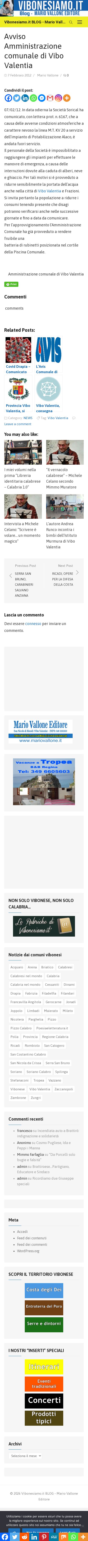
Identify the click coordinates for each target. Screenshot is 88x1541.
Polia (14, 1037)
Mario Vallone (48, 75)
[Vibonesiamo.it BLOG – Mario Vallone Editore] (44, 8)
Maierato (51, 1011)
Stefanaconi (19, 1080)
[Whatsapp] (33, 98)
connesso (33, 623)
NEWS (27, 418)
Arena (32, 967)
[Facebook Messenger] (41, 98)
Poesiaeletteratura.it (52, 1028)
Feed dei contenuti (32, 1238)
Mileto (68, 1011)
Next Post (62, 575)
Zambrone (18, 1098)
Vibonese (17, 1089)
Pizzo (52, 1019)
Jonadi (71, 1002)
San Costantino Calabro (28, 1054)
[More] (66, 98)
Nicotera (17, 1019)
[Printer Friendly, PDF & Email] (11, 285)
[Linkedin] (25, 98)
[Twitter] (17, 98)
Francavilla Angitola (25, 1002)
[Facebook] (8, 98)
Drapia (15, 993)
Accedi (22, 1231)
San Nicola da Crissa (25, 1063)
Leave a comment (17, 424)
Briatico (47, 967)
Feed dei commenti (32, 1244)
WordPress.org (28, 1251)
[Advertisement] (41, 678)
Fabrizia (31, 993)
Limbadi (33, 1011)
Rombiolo (32, 1045)
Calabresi (65, 967)
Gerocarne (54, 1002)
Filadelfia (49, 993)
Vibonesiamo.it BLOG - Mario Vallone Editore (35, 22)
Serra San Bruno (58, 1063)
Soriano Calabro (39, 1072)
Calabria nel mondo (25, 984)
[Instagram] (58, 98)
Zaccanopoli (63, 1089)
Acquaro (16, 967)
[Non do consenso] (83, 1526)
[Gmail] (50, 98)
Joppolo (16, 1011)
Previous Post (25, 580)
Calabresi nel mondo (26, 976)
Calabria (53, 976)
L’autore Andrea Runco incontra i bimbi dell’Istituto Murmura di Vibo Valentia (61, 535)
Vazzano (54, 1080)
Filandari (67, 993)
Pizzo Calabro (21, 1028)
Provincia (30, 1037)
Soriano (16, 1072)
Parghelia (35, 1019)
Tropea (38, 1080)
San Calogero (54, 1045)
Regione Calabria (55, 1037)
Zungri (36, 1098)
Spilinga (61, 1072)
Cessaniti (52, 984)
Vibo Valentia (49, 191)
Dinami (69, 984)
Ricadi (15, 1045)
